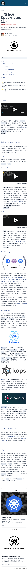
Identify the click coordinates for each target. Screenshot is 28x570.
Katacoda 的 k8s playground (12, 436)
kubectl (5, 61)
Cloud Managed (9, 69)
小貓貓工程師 (8, 33)
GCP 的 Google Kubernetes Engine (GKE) (14, 277)
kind (4, 211)
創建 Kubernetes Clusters (10, 64)
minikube (5, 167)
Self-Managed (9, 72)
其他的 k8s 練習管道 (8, 75)
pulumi (25, 303)
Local (6, 67)
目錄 (2, 58)
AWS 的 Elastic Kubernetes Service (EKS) (11, 279)
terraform (17, 303)
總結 (4, 77)
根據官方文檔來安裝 (17, 201)
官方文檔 (23, 127)
